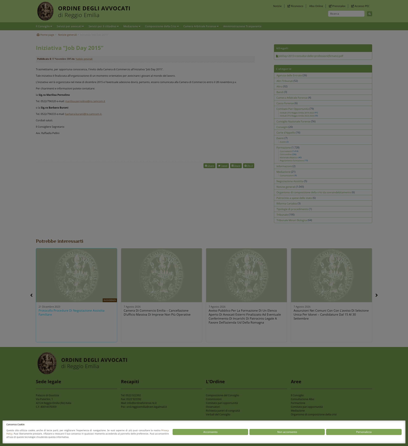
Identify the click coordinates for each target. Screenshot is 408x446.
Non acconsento (287, 432)
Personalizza (364, 432)
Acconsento (210, 432)
